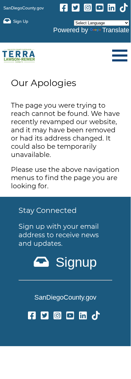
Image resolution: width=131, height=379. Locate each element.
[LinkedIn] (111, 9)
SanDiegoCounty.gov (23, 7)
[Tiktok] (124, 9)
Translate (115, 30)
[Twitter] (45, 316)
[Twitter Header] (76, 9)
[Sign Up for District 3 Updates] (15, 21)
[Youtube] (100, 9)
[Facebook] (64, 9)
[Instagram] (88, 9)
